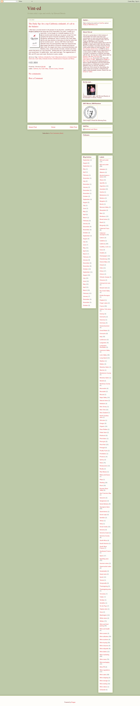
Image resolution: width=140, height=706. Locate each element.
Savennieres (103, 511)
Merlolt (102, 381)
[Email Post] (49, 66)
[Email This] (30, 62)
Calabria (102, 240)
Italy (101, 336)
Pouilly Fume (104, 450)
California (35, 68)
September (86, 160)
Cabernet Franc (104, 228)
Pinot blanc (103, 438)
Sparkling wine (104, 559)
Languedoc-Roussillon (103, 346)
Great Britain (103, 330)
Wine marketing (104, 654)
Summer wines (104, 563)
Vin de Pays (103, 606)
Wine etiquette (104, 648)
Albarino (102, 172)
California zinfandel (43, 57)
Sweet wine (103, 574)
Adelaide (102, 169)
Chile (101, 268)
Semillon (102, 517)
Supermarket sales (105, 566)
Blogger (73, 702)
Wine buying (103, 642)
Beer (101, 213)
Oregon (102, 423)
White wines (103, 618)
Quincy (102, 459)
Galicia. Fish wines (105, 309)
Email (84, 71)
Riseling (102, 482)
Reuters (85, 56)
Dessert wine (104, 288)
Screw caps (103, 514)
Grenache (103, 333)
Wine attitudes (104, 636)
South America (104, 543)
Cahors (102, 237)
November (86, 178)
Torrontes (102, 594)
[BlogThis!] (31, 62)
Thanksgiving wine (105, 589)
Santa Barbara (104, 504)
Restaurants (103, 466)
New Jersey (103, 406)
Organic (102, 426)
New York (102, 409)
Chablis (102, 253)
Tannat (102, 580)
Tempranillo (103, 583)
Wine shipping (104, 677)
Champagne (103, 256)
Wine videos (103, 687)
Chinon (102, 274)
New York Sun (95, 56)
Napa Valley (103, 397)
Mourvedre (103, 388)
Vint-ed (34, 8)
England (102, 300)
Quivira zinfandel (67, 57)
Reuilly (102, 469)
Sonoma (102, 529)
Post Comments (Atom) (56, 133)
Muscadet (103, 391)
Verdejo (102, 600)
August (85, 163)
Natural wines (104, 400)
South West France (103, 547)
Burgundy (103, 225)
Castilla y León (104, 246)
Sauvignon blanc (105, 507)
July (84, 181)
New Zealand (104, 412)
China (101, 271)
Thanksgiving (104, 586)
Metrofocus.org (87, 58)
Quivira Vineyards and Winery (66, 58)
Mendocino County (105, 373)
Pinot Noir (103, 444)
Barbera (102, 198)
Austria (102, 192)
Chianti (102, 265)
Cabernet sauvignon (103, 233)
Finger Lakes (104, 303)
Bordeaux (103, 216)
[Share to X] (33, 62)
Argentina (103, 186)
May (84, 169)
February (86, 175)
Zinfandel (61, 68)
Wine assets (103, 633)
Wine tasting (103, 683)
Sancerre (102, 498)
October (85, 196)
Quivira (60, 57)
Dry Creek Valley (53, 57)
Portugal (102, 447)
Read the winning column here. (96, 48)
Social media (103, 526)
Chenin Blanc (104, 262)
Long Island (103, 358)
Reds (101, 462)
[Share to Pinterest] (37, 62)
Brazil (101, 222)
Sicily (101, 523)
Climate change (104, 277)
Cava (101, 250)
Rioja (101, 479)
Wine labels (103, 651)
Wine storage (104, 680)
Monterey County (105, 383)
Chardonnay (103, 259)
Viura (101, 612)
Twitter (90, 71)
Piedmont (102, 435)
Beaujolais (103, 210)
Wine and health (105, 629)
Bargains (102, 201)
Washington (103, 615)
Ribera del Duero (105, 475)
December (86, 184)
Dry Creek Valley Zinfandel (40, 58)
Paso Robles (103, 429)
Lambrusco (103, 339)
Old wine (102, 420)
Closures (102, 280)
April (84, 172)
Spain (101, 555)
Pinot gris (102, 441)
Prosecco (102, 456)
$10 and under (104, 160)
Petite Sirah (103, 432)
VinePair (101, 23)
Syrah (101, 577)
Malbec (102, 364)
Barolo (102, 204)
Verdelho (102, 603)
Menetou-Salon (104, 377)
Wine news (103, 659)
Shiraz (102, 520)
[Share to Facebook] (35, 62)
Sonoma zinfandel (53, 58)
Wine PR (102, 667)
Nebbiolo (102, 403)
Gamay (102, 314)
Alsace (102, 180)
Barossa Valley (104, 207)
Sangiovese (103, 501)
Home (53, 127)
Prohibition (103, 453)
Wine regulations (105, 670)
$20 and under (104, 164)
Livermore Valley (105, 350)
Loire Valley (103, 355)
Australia (102, 189)
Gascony (102, 320)
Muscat (102, 394)
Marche (102, 370)
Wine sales (103, 674)
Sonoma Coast (104, 533)
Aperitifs (102, 183)
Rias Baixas (103, 472)
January (85, 187)
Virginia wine (103, 609)
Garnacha (103, 317)
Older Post (73, 127)
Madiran (102, 361)
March (85, 217)
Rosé (101, 485)
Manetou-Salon (104, 367)
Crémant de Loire (105, 283)
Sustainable (103, 571)
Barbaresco (103, 195)
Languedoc (103, 342)
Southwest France (105, 551)
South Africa (103, 540)
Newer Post (33, 127)
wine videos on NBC (89, 59)
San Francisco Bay (105, 493)
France (102, 306)
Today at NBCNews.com (90, 24)
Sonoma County (53, 68)
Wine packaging (104, 662)
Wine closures (104, 645)
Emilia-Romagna (105, 295)
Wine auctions (104, 639)
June (84, 208)
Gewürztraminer (104, 326)
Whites (102, 621)
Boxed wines (103, 219)
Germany (102, 323)
